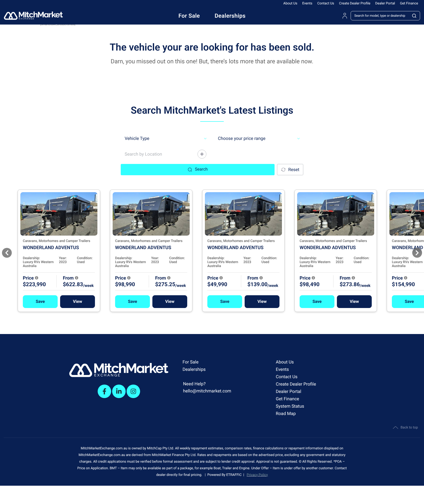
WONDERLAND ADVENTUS (51, 247)
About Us (290, 3)
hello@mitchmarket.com (207, 391)
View (77, 301)
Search (201, 169)
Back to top (409, 427)
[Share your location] (202, 154)
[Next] (417, 253)
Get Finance (409, 3)
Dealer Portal (385, 3)
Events (307, 3)
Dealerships (194, 369)
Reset (293, 169)
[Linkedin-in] (119, 391)
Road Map (286, 413)
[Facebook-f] (104, 391)
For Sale (191, 362)
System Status (290, 406)
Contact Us (325, 3)
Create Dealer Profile (355, 3)
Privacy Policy (257, 475)
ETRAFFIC (234, 475)
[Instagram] (133, 391)
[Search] (414, 15)
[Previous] (7, 253)
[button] (40, 301)
